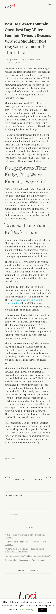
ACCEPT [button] (42, 610)
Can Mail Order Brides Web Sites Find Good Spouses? (27, 556)
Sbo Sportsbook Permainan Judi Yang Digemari (25, 560)
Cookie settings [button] (27, 609)
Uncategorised (14, 62)
